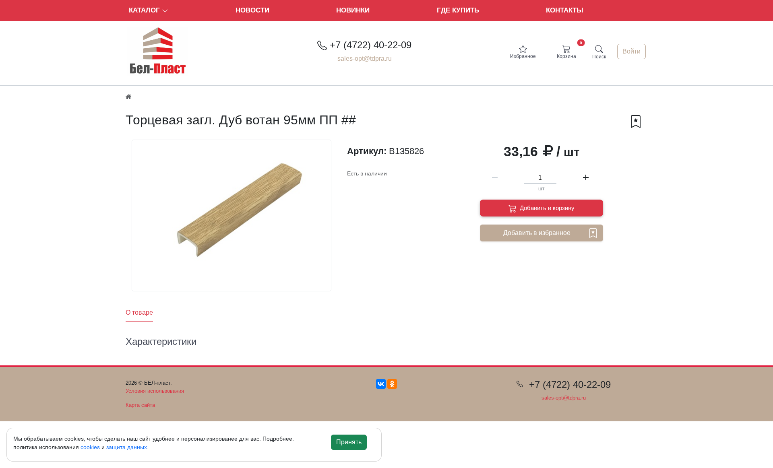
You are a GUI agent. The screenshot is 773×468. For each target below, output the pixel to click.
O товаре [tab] (139, 312)
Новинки (353, 10)
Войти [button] (631, 51)
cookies (90, 447)
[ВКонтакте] (381, 384)
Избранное (523, 56)
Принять (349, 442)
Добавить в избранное (536, 232)
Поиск (599, 57)
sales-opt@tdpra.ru (364, 58)
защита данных (126, 447)
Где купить (458, 10)
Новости (252, 10)
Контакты (564, 10)
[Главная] (129, 96)
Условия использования (155, 391)
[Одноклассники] (392, 384)
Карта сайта (140, 405)
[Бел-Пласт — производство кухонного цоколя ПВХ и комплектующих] (161, 50)
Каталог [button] (145, 10)
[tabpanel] (364, 343)
